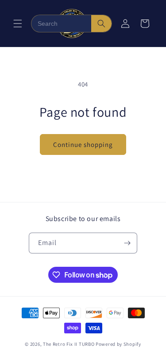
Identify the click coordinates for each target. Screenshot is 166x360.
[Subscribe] (127, 243)
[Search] (101, 23)
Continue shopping (83, 144)
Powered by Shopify (118, 344)
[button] (17, 23)
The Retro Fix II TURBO (68, 344)
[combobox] (61, 23)
